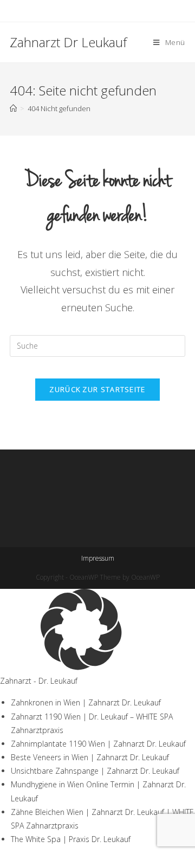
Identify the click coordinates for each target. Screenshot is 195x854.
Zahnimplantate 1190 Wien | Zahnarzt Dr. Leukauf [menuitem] (98, 744)
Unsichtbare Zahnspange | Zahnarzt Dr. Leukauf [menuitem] (95, 771)
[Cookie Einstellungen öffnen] (81, 667)
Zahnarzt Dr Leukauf (68, 42)
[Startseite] (13, 108)
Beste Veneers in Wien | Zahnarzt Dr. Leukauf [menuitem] (90, 757)
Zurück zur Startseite (97, 389)
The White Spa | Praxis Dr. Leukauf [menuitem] (71, 839)
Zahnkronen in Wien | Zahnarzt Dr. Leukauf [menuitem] (86, 702)
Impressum (97, 558)
